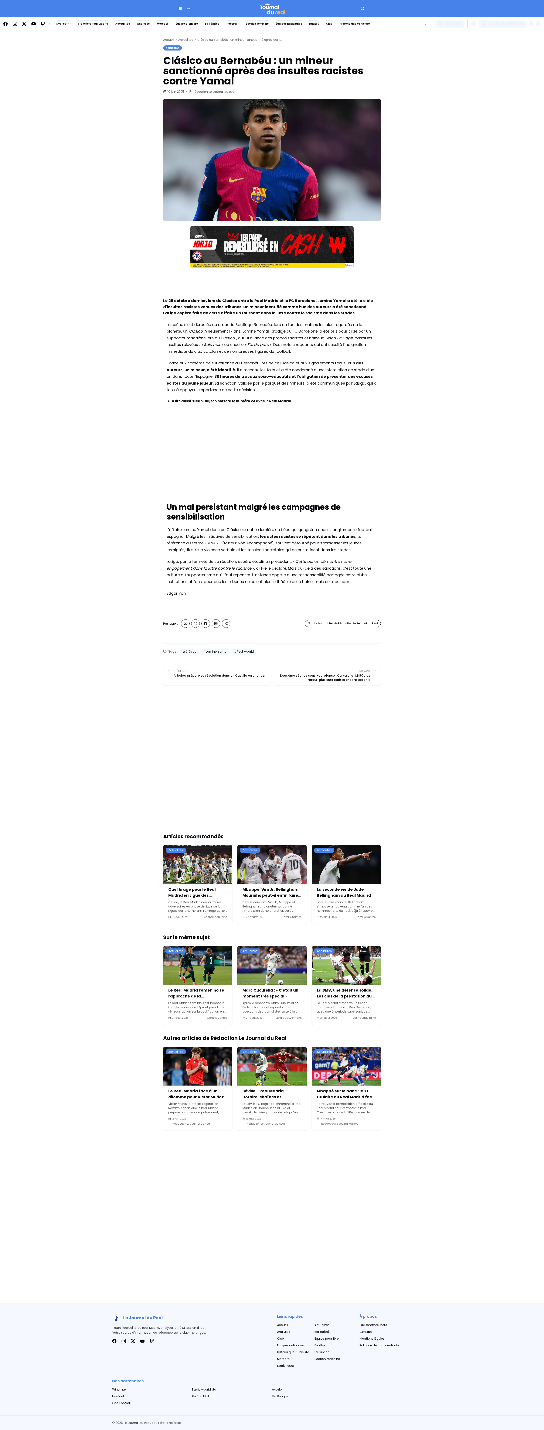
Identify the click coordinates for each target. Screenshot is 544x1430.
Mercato (163, 23)
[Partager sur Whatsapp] (195, 623)
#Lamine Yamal (215, 651)
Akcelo (277, 1389)
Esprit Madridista (204, 1389)
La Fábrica (212, 23)
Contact (366, 1332)
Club (329, 23)
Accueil (168, 40)
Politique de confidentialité (379, 1345)
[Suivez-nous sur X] (24, 23)
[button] (185, 8)
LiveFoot (118, 1396)
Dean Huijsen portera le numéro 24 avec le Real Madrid (242, 401)
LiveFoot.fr (63, 23)
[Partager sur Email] (216, 623)
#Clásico (189, 651)
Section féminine (257, 23)
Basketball (321, 1332)
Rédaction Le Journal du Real (214, 92)
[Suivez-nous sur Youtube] (33, 23)
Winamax (119, 1389)
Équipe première (187, 23)
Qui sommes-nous (374, 1325)
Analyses (143, 23)
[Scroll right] (425, 23)
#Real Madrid (244, 651)
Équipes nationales (289, 23)
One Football (121, 1403)
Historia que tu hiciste (293, 1352)
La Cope (345, 338)
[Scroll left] (49, 23)
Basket (314, 23)
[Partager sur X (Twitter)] (185, 623)
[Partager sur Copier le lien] (226, 623)
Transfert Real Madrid (93, 23)
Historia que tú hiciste (355, 23)
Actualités (122, 23)
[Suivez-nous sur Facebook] (5, 23)
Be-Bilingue (280, 1396)
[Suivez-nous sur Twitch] (43, 23)
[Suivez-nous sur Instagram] (15, 23)
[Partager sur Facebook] (205, 623)
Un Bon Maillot (202, 1396)
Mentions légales (372, 1338)
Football (232, 23)
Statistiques (286, 1366)
